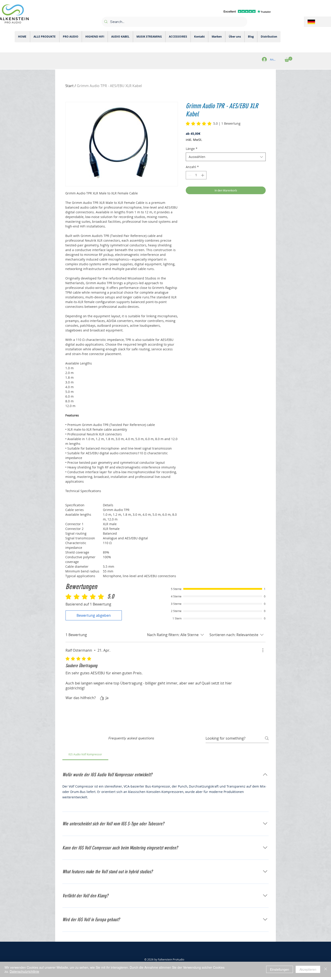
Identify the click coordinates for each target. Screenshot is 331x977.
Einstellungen (279, 969)
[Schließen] (325, 969)
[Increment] (203, 175)
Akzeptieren (307, 969)
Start (69, 85)
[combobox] (226, 157)
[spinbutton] (196, 175)
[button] (288, 59)
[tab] (85, 754)
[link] (213, 124)
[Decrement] (189, 175)
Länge (191, 148)
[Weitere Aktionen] (262, 650)
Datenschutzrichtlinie (24, 971)
